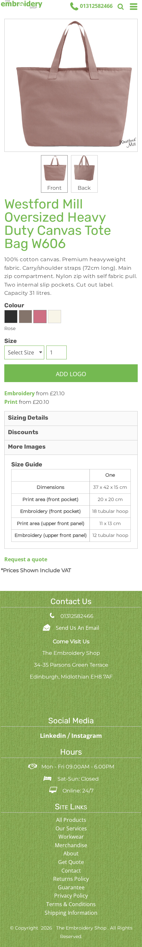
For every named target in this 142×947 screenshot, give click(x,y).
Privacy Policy (71, 895)
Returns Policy (71, 878)
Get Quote (71, 862)
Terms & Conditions (71, 904)
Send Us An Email (77, 627)
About (71, 853)
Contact (71, 870)
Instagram (86, 735)
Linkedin (54, 735)
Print (11, 401)
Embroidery (19, 393)
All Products (71, 819)
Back (84, 188)
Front (54, 188)
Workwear (71, 836)
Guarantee (71, 887)
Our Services (71, 828)
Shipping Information (71, 912)
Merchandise (71, 845)
